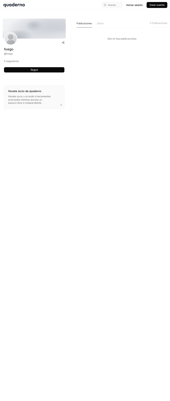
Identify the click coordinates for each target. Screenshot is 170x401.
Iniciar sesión (134, 5)
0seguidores (11, 61)
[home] (14, 5)
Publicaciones (84, 23)
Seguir (34, 69)
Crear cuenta (157, 4)
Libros (100, 23)
